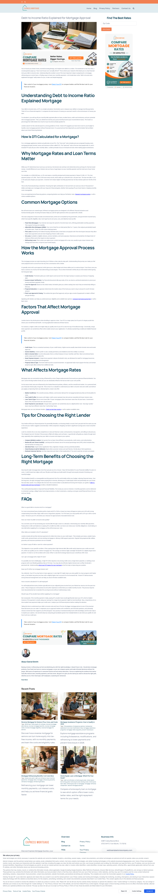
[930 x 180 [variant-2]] (59, 631)
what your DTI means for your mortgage (50, 565)
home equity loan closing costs (79, 782)
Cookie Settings (136, 891)
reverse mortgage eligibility (33, 728)
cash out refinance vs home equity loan (75, 780)
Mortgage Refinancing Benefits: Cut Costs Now (37, 776)
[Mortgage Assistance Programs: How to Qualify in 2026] (78, 706)
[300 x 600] (119, 34)
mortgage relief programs (73, 730)
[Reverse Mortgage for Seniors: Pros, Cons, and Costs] (39, 706)
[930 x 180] (59, 52)
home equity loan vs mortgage (75, 783)
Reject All (124, 891)
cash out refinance (40, 778)
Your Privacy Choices (38, 891)
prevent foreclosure (87, 730)
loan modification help (76, 728)
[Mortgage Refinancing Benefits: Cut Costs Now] (39, 760)
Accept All (149, 891)
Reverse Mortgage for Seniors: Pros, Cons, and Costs (39, 722)
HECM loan (28, 724)
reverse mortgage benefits (36, 726)
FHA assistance (68, 726)
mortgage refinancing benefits (46, 780)
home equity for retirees (38, 724)
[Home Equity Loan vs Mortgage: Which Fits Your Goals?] (78, 760)
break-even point (30, 778)
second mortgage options (75, 785)
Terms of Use (17, 891)
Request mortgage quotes (82, 194)
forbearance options (79, 726)
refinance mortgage (27, 781)
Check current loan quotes (53, 409)
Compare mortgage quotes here (82, 299)
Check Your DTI (57, 84)
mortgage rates (32, 780)
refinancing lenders (39, 781)
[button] (133, 8)
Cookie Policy (130, 874)
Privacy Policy (7, 891)
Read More (24, 680)
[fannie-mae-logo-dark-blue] (36, 835)
